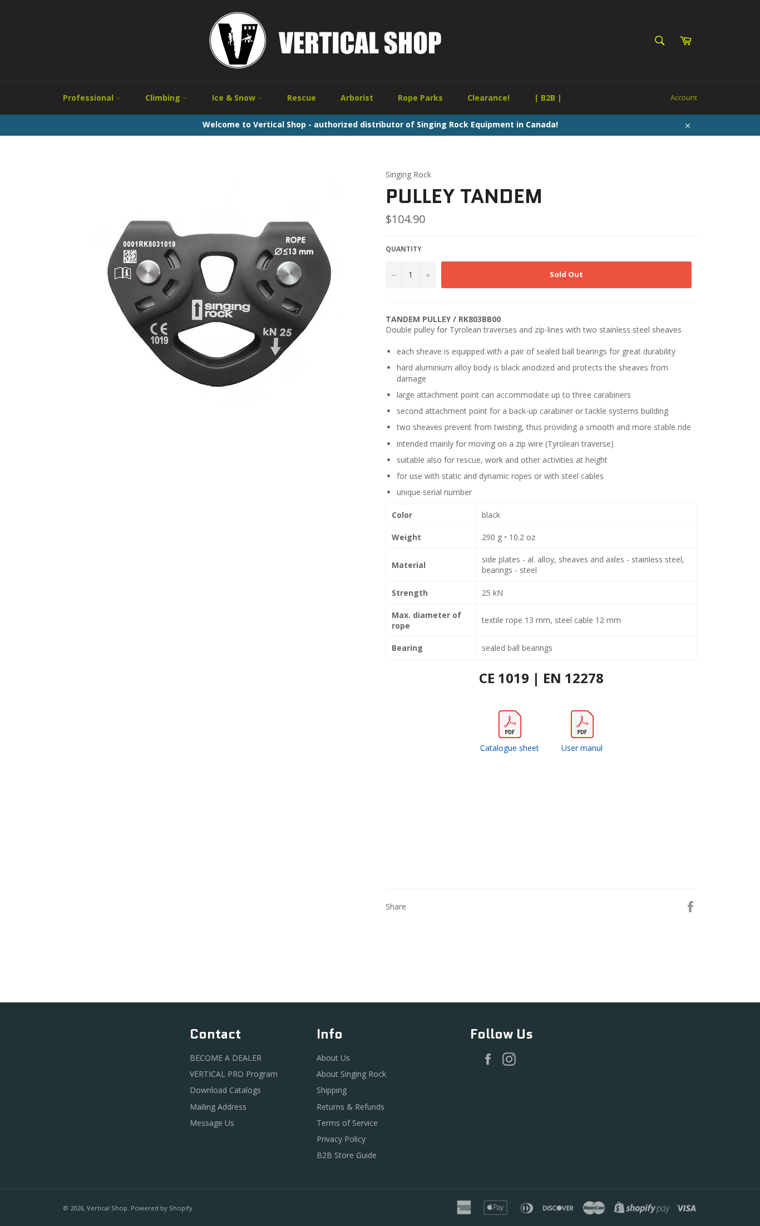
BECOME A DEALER (225, 1057)
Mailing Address (218, 1106)
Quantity (404, 249)
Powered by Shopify (162, 1208)
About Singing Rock (351, 1074)
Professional (89, 97)
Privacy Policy (341, 1139)
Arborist (356, 97)
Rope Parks (420, 97)
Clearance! (488, 97)
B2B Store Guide (347, 1155)
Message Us (212, 1123)
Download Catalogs (225, 1090)
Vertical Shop (107, 1208)
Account (683, 97)
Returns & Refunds (350, 1106)
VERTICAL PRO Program (234, 1074)
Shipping (332, 1090)
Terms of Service (347, 1123)
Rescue (301, 97)
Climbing (163, 97)
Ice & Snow (235, 97)
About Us (333, 1057)
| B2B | (548, 97)
